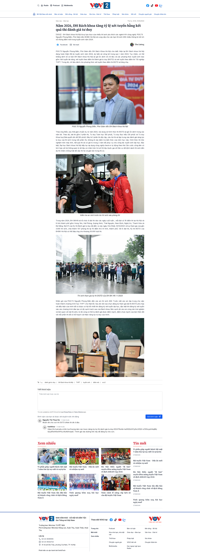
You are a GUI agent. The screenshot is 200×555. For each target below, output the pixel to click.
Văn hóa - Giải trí (95, 14)
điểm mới (96, 382)
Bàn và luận (58, 14)
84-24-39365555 (47, 539)
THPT (78, 382)
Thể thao (107, 14)
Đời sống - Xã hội (71, 14)
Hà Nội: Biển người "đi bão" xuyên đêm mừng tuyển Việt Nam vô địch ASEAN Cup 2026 (147, 474)
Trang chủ (94, 528)
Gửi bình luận (152, 417)
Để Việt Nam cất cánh (44, 14)
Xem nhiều (95, 536)
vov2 (104, 382)
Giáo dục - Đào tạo (62, 21)
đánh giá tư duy (50, 382)
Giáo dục (83, 14)
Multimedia (68, 5)
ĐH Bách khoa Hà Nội (65, 382)
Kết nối (133, 14)
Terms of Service (78, 412)
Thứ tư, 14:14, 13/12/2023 (136, 21)
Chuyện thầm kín (160, 14)
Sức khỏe (125, 14)
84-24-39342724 (48, 542)
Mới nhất (94, 532)
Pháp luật (115, 14)
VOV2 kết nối (131, 542)
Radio (46, 5)
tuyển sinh (86, 382)
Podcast (56, 5)
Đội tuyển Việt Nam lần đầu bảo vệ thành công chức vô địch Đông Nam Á (147, 488)
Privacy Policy (67, 412)
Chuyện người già (145, 14)
